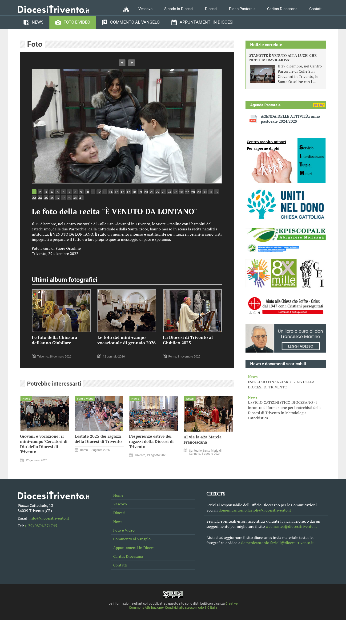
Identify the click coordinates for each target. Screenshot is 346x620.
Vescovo (145, 9)
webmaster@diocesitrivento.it (291, 526)
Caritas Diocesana (282, 9)
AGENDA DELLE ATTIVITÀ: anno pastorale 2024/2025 (290, 119)
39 (69, 198)
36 (52, 198)
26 (181, 192)
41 (81, 198)
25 (175, 192)
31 (211, 192)
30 (205, 192)
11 (93, 192)
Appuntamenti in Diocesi (206, 22)
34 (40, 198)
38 (63, 198)
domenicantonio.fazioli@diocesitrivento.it (255, 510)
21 (152, 192)
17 (128, 192)
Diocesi (211, 9)
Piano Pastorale (242, 9)
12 (99, 192)
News (38, 22)
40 (75, 198)
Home (118, 495)
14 (111, 192)
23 (163, 192)
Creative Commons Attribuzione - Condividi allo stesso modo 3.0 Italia (183, 606)
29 (199, 192)
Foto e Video (77, 22)
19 (140, 192)
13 (105, 192)
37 (58, 198)
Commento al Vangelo (135, 22)
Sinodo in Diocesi (178, 9)
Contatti (315, 9)
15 (116, 192)
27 (187, 192)
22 (158, 192)
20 (146, 192)
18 (134, 192)
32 (216, 192)
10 (87, 192)
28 (193, 192)
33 (34, 198)
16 (122, 192)
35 (46, 198)
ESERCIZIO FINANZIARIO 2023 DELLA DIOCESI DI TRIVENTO (281, 382)
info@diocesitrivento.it (49, 518)
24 (169, 192)
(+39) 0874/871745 (41, 525)
